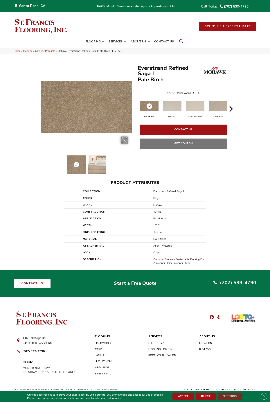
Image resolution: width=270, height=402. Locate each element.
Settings (230, 396)
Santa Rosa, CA (32, 5)
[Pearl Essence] (195, 106)
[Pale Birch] (149, 106)
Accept (183, 396)
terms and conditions (84, 397)
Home (17, 51)
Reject (206, 396)
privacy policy (54, 397)
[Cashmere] (218, 106)
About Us (138, 42)
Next (130, 163)
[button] (227, 26)
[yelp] (217, 317)
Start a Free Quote (135, 283)
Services (116, 42)
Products (50, 51)
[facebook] (211, 317)
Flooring (93, 42)
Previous (43, 163)
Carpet (39, 51)
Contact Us (164, 42)
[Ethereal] (172, 106)
